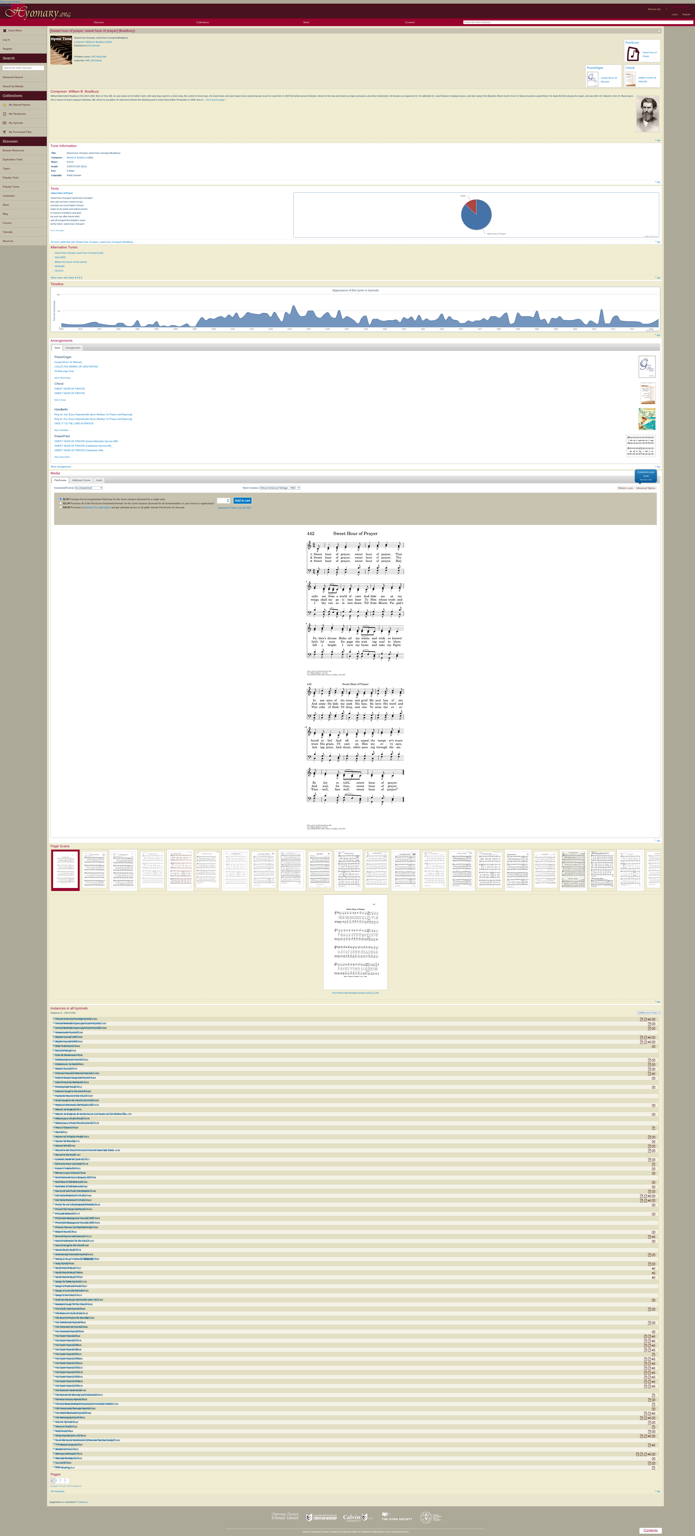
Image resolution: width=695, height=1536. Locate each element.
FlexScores (60, 480)
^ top (657, 140)
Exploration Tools (12, 159)
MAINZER (60, 266)
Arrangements (73, 347)
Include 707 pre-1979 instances (66, 1486)
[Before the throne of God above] (71, 262)
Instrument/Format (63, 488)
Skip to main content (10, 2)
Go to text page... (57, 230)
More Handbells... (62, 430)
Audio (99, 480)
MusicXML (101, 56)
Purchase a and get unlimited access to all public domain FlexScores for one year (123, 507)
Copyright (315, 1532)
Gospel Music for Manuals (68, 362)
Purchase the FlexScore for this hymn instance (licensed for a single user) (114, 499)
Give (388, 1532)
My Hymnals (16, 123)
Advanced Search (13, 77)
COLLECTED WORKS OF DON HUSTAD (76, 366)
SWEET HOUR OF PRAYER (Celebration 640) (78, 450)
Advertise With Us (351, 1532)
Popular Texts (10, 177)
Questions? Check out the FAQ (234, 507)
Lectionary (9, 195)
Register (686, 14)
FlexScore (632, 42)
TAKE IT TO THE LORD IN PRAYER (73, 423)
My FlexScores (17, 114)
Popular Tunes (11, 186)
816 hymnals (93, 45)
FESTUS (59, 271)
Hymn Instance (251, 488)
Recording (96, 60)
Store (306, 22)
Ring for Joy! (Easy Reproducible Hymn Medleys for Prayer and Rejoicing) (93, 414)
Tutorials (7, 232)
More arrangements (61, 466)
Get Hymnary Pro (400, 1532)
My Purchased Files (20, 132)
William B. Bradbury (76, 157)
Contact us (82, 1502)
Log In (6, 39)
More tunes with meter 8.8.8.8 (66, 277)
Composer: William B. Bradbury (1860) (93, 42)
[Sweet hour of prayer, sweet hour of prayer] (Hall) (79, 253)
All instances (57, 1491)
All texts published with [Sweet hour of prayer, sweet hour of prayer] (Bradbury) (92, 242)
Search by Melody (13, 86)
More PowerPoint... (62, 457)
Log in (675, 14)
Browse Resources (13, 150)
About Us (8, 241)
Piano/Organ (595, 67)
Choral (630, 67)
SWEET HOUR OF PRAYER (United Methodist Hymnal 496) (86, 441)
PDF (93, 56)
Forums (7, 223)
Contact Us (335, 1532)
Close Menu (15, 30)
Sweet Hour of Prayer (62, 193)
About (305, 1532)
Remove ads (654, 9)
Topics (6, 168)
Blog (5, 214)
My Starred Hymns (19, 104)
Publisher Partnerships (372, 1532)
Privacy (324, 1532)
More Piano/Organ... (63, 378)
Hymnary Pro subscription (97, 507)
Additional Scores (81, 480)
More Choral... (60, 400)
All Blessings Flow (64, 371)
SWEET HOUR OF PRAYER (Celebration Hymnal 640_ (83, 445)
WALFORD (60, 257)
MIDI (88, 60)
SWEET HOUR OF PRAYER (69, 388)
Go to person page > (216, 100)
